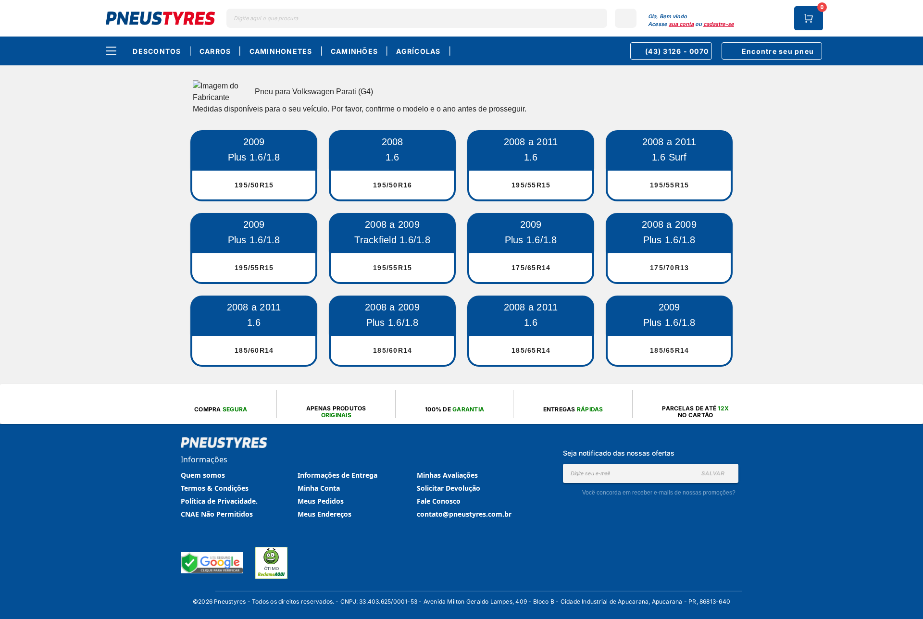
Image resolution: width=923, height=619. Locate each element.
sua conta (681, 24)
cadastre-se (718, 24)
